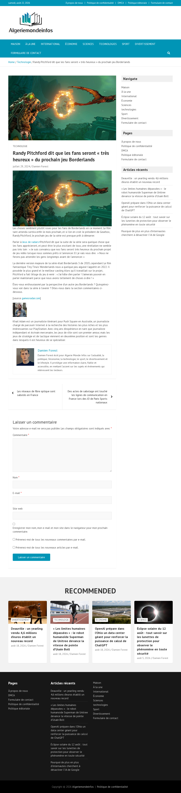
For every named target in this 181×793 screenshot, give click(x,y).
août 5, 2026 (143, 658)
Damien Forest (40, 166)
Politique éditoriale (137, 2)
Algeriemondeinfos (83, 786)
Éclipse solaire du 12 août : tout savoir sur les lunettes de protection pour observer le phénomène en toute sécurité (146, 220)
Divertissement (145, 44)
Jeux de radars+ (31, 242)
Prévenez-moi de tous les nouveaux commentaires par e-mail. (51, 539)
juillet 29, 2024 (21, 166)
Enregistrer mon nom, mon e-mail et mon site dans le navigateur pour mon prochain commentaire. (60, 529)
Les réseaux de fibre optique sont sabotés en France (36, 393)
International (50, 44)
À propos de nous (74, 2)
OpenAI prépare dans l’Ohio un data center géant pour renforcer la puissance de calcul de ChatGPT (146, 206)
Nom (16, 477)
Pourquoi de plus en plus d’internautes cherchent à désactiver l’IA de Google (65, 766)
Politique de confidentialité (100, 2)
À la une (30, 44)
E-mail (17, 493)
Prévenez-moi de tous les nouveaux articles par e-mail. (47, 547)
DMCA (121, 2)
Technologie (20, 146)
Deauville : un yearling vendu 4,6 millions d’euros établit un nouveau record (27, 635)
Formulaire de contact (162, 2)
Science (142, 619)
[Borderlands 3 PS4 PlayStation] (62, 172)
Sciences (88, 44)
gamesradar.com (31, 298)
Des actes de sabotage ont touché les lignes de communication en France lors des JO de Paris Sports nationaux (87, 397)
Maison (15, 44)
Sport (126, 44)
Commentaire (21, 435)
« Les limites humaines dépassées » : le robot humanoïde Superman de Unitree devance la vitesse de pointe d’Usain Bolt (145, 192)
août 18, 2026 (18, 645)
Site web (18, 508)
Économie (71, 44)
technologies (108, 44)
